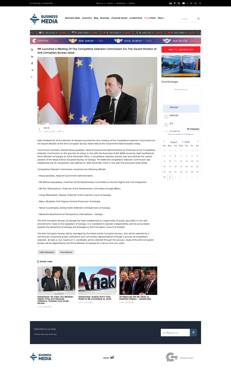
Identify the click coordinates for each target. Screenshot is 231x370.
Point (150, 18)
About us (99, 3)
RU (196, 3)
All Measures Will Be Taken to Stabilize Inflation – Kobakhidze (135, 298)
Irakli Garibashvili (47, 252)
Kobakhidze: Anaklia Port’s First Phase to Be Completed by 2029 (94, 298)
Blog (96, 18)
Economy (87, 18)
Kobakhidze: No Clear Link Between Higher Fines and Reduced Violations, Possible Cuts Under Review (55, 300)
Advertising (121, 3)
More (160, 18)
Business (104, 18)
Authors (132, 3)
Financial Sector (119, 18)
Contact (110, 3)
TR (200, 3)
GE (191, 3)
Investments (136, 18)
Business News (72, 18)
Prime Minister (66, 252)
